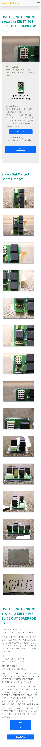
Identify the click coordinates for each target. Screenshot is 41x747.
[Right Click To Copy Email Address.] (20, 139)
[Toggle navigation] (38, 3)
